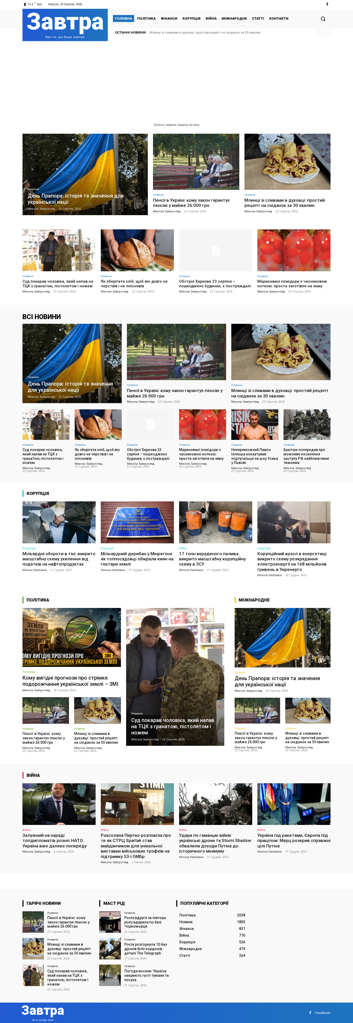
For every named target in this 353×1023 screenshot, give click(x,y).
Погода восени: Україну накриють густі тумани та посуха (146, 975)
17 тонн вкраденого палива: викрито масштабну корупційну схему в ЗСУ (212, 559)
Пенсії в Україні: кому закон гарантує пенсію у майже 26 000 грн (191, 203)
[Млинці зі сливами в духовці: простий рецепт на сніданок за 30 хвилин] (287, 162)
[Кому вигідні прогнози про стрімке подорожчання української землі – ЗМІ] (71, 637)
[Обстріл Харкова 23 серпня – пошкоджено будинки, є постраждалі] (215, 250)
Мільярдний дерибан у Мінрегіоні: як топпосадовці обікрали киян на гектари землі (137, 559)
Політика (28, 671)
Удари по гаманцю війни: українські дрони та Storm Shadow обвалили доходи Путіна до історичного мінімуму (215, 843)
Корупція (28, 548)
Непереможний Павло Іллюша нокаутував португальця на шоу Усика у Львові (254, 456)
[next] (327, 32)
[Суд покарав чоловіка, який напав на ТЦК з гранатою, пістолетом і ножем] (59, 250)
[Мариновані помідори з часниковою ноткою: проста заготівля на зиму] (294, 250)
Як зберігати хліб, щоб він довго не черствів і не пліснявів (134, 283)
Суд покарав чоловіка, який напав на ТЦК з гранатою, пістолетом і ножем (208, 32)
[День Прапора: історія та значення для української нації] (85, 174)
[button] (323, 18)
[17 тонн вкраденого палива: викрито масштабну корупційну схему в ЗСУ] (215, 522)
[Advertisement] (176, 80)
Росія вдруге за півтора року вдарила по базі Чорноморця (145, 922)
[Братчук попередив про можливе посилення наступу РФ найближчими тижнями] (307, 424)
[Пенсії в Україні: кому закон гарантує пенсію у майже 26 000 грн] (196, 162)
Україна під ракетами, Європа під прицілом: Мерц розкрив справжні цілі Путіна (294, 840)
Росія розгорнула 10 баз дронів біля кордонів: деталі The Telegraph (145, 948)
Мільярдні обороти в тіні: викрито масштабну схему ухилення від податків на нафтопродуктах (58, 559)
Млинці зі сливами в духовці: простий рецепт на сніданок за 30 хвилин (284, 203)
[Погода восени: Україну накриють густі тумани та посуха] (110, 975)
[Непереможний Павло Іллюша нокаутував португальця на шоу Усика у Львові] (254, 424)
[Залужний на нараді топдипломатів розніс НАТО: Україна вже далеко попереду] (59, 804)
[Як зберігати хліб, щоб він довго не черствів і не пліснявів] (137, 250)
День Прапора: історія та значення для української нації (277, 681)
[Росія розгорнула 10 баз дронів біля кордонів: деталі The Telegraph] (110, 948)
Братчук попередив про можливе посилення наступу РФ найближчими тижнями (306, 456)
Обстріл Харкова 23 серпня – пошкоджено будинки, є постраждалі (215, 283)
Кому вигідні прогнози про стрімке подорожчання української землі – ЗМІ (70, 681)
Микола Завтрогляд (166, 211)
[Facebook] (327, 4)
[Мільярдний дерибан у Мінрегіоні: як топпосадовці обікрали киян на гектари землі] (137, 522)
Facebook (323, 1013)
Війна (183, 548)
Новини (33, 189)
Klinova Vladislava (34, 570)
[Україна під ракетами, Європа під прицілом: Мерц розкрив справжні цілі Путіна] (294, 804)
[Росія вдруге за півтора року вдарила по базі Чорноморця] (110, 922)
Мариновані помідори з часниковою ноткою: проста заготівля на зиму (292, 283)
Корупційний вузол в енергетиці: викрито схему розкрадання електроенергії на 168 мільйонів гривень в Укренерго (292, 561)
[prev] (319, 32)
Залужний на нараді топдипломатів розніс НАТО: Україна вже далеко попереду (54, 840)
